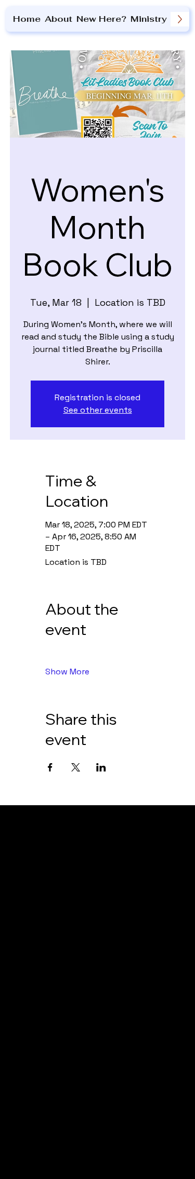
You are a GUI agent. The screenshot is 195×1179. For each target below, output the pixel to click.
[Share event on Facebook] (50, 767)
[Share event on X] (76, 767)
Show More (67, 671)
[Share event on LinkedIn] (101, 767)
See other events (97, 409)
